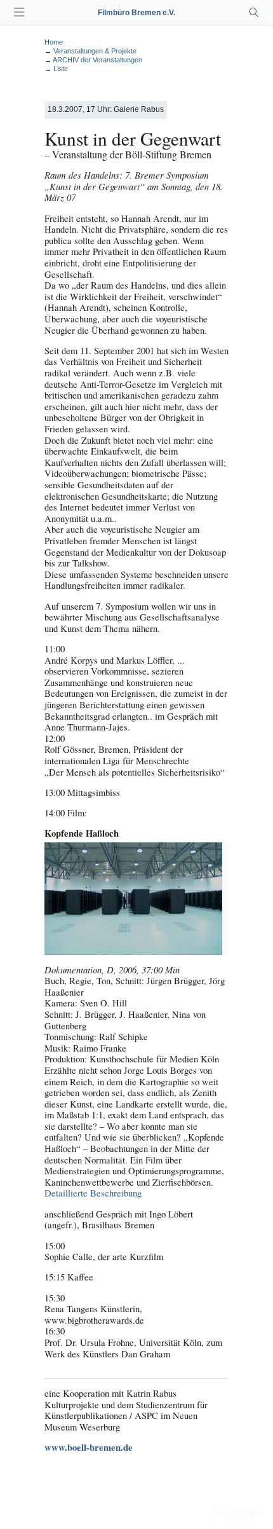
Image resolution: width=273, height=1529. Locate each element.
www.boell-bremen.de (88, 1447)
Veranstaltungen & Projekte (94, 51)
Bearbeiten (240, 1513)
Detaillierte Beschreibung (93, 1193)
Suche (254, 12)
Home (53, 42)
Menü (19, 12)
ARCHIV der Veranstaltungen (97, 60)
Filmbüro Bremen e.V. (136, 12)
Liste (60, 68)
